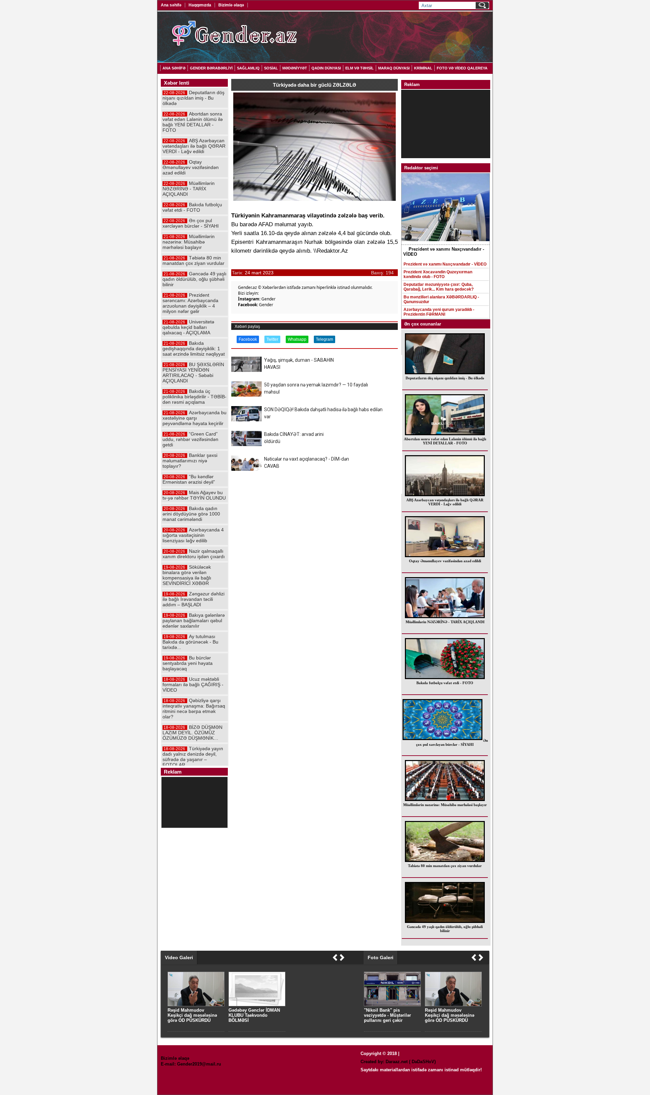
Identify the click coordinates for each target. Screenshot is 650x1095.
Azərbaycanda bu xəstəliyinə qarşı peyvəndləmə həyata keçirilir (194, 418)
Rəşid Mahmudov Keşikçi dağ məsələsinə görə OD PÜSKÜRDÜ (449, 1015)
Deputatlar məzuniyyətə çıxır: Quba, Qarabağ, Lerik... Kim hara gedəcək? (439, 287)
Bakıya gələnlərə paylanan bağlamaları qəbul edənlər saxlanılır (193, 620)
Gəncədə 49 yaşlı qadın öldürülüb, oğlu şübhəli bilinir (445, 929)
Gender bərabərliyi (211, 68)
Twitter (272, 339)
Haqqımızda (200, 5)
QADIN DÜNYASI (326, 68)
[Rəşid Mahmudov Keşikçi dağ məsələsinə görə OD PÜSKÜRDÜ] (453, 1005)
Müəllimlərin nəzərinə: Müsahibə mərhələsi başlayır (445, 805)
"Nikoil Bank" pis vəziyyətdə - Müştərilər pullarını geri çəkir (387, 1015)
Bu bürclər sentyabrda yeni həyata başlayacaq (187, 663)
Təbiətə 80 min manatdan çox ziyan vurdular (445, 866)
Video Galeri (179, 957)
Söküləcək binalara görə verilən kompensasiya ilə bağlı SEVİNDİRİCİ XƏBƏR (186, 575)
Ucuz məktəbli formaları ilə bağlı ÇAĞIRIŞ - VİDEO (192, 684)
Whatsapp (297, 339)
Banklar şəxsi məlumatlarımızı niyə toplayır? (189, 460)
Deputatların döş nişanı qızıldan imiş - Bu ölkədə (445, 378)
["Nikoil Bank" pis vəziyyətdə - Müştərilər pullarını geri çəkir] (392, 1005)
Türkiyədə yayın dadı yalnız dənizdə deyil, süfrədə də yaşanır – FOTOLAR (192, 756)
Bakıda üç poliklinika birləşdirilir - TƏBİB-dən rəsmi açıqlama (194, 396)
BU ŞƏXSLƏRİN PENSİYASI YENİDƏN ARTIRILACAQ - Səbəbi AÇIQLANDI (193, 372)
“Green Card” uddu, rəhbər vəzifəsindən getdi (190, 439)
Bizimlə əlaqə (231, 5)
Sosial (271, 68)
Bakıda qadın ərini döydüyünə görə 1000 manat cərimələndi (191, 514)
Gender (268, 299)
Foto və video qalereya (462, 68)
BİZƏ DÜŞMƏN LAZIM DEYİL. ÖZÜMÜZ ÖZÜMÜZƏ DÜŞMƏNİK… (192, 732)
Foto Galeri (380, 957)
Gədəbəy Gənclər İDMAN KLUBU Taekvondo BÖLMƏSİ (254, 1015)
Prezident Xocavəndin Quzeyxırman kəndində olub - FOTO (438, 274)
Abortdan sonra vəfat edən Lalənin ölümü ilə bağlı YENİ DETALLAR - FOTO (445, 441)
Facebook (248, 339)
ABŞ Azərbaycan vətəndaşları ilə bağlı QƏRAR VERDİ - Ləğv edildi (444, 502)
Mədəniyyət (294, 68)
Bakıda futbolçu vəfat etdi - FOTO (444, 683)
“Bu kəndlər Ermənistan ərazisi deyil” (188, 479)
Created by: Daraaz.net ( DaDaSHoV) (398, 1061)
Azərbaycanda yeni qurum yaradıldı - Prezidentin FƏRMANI (439, 312)
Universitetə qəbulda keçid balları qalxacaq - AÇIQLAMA (188, 327)
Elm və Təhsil (359, 68)
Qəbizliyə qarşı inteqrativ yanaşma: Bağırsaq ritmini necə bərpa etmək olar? (193, 708)
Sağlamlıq (248, 68)
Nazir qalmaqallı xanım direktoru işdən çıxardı (193, 553)
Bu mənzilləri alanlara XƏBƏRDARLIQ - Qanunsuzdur (441, 299)
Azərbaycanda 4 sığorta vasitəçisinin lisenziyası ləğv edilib (193, 535)
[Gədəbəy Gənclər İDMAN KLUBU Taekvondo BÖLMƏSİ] (257, 1005)
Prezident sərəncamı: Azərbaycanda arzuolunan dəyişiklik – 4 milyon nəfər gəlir (190, 303)
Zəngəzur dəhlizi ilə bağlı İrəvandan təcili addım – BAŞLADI (193, 599)
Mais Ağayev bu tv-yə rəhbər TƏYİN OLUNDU (194, 495)
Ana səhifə (171, 5)
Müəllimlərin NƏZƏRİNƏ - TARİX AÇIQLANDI (445, 622)
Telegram (324, 339)
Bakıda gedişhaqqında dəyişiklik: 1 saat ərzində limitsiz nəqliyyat (193, 348)
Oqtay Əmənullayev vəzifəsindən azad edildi (445, 561)
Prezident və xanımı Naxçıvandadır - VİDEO (445, 264)
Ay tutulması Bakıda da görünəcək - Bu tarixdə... (190, 642)
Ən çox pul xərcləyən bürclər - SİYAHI (452, 742)
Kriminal (423, 68)
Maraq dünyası (394, 68)
